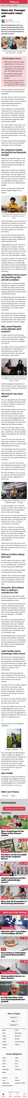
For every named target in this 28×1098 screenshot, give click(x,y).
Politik (16, 1030)
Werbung (4, 1077)
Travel (16, 1066)
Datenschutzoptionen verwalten (8, 1085)
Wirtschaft (18, 1036)
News (3, 1030)
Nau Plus (17, 1038)
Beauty (4, 1072)
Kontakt (17, 1080)
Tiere (3, 1066)
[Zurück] (1, 2)
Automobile (5, 1069)
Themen (17, 1044)
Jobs (3, 1080)
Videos (4, 1038)
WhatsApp (13, 640)
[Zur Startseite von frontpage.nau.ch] (14, 2)
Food (16, 1063)
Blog (10, 763)
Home (3, 5)
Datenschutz (5, 1083)
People (4, 1036)
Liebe (3, 1060)
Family (4, 1063)
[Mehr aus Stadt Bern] (14, 912)
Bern (7, 22)
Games (4, 1041)
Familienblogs (17, 785)
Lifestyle (9, 5)
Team (16, 1077)
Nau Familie (9, 20)
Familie (15, 5)
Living (16, 1058)
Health (4, 1058)
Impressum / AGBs (20, 1083)
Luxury (17, 1060)
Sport (3, 1033)
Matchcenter (18, 1033)
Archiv (4, 1047)
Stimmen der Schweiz (20, 1041)
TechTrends (18, 1069)
